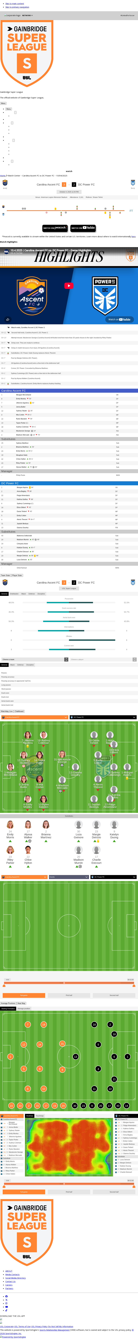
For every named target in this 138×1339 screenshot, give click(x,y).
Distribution (14, 594)
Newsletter (17, 165)
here (134, 237)
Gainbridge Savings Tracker (24, 133)
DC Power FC (79, 717)
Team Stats (17, 126)
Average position (24, 1009)
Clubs (8, 158)
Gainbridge (16, 144)
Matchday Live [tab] (7, 711)
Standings (10, 137)
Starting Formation (8, 1009)
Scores (8, 119)
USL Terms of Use (22, 1327)
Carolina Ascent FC (12, 717)
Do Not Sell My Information (60, 1327)
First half (69, 995)
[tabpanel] (69, 617)
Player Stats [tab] (17, 575)
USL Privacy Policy (39, 1327)
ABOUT (9, 140)
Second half (114, 995)
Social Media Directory (22, 151)
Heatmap (29, 1116)
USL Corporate (7, 1327)
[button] (3, 103)
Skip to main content (14, 4)
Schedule (9, 112)
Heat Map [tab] (21, 1003)
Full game (23, 995)
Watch (14, 116)
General (4, 594)
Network (26, 15)
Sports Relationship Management (55, 1330)
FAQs (13, 154)
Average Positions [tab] (8, 1003)
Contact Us (16, 147)
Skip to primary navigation (17, 7)
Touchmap (40, 1116)
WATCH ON (49, 228)
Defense (32, 594)
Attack (23, 594)
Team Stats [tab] (5, 575)
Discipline (41, 594)
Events (52, 877)
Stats (8, 123)
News (8, 161)
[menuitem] (4, 176)
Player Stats (17, 130)
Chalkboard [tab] (19, 711)
